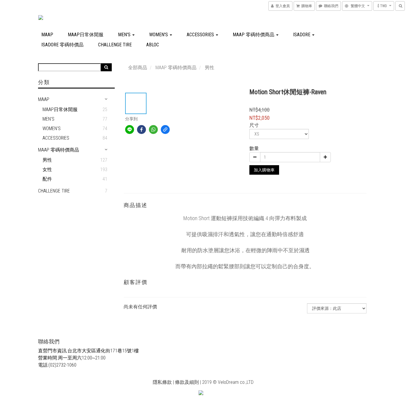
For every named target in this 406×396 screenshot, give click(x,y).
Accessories (201, 34)
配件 (47, 179)
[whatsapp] (153, 129)
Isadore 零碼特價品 (62, 45)
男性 (47, 160)
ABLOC (152, 45)
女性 (47, 169)
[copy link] (165, 129)
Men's (125, 34)
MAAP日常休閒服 (85, 34)
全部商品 (137, 67)
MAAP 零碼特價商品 (254, 34)
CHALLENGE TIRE (115, 45)
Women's (159, 34)
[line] (129, 129)
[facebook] (141, 129)
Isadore (302, 34)
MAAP (47, 34)
